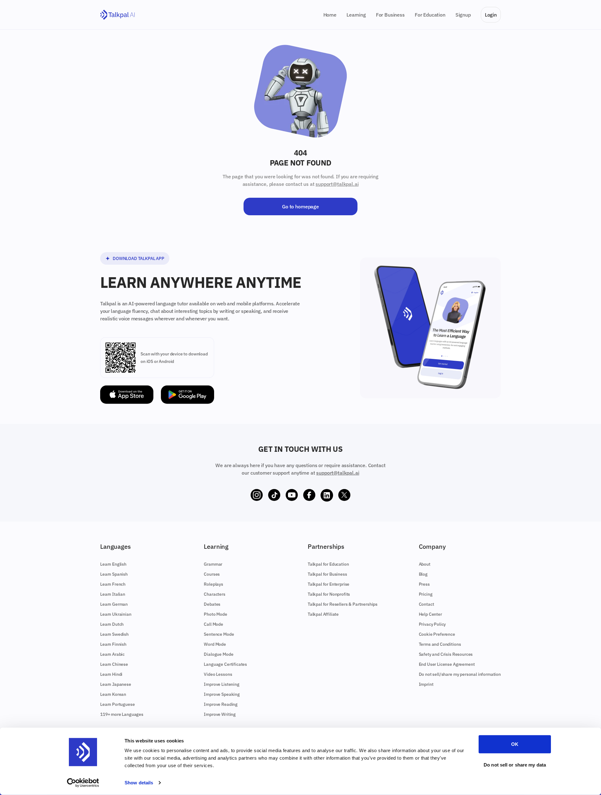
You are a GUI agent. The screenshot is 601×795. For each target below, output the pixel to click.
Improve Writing (220, 714)
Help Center (430, 614)
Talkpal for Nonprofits (329, 594)
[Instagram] (256, 495)
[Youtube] (291, 495)
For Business (390, 15)
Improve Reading (221, 704)
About (424, 564)
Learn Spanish (114, 574)
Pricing (426, 594)
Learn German (114, 604)
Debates (212, 604)
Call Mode (213, 624)
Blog (423, 574)
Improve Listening (221, 684)
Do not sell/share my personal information (460, 674)
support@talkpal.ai (337, 184)
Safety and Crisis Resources (446, 654)
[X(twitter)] (344, 495)
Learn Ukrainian (115, 614)
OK (514, 744)
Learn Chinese (114, 664)
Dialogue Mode (218, 654)
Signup (463, 15)
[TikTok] (274, 495)
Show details (139, 782)
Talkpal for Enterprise (328, 584)
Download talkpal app (138, 258)
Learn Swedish (114, 634)
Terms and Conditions (440, 644)
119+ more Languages (121, 714)
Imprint (426, 684)
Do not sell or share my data (515, 764)
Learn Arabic (112, 654)
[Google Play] (187, 394)
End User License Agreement (447, 664)
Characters (214, 594)
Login (491, 15)
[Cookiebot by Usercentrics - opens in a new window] (83, 782)
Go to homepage (300, 206)
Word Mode (215, 644)
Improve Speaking (221, 694)
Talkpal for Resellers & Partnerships (343, 604)
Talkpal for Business (327, 574)
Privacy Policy (432, 624)
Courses (212, 574)
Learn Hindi (111, 674)
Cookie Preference (437, 634)
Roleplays (213, 584)
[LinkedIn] (327, 495)
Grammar (213, 564)
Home (329, 15)
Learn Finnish (113, 644)
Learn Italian (112, 594)
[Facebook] (309, 495)
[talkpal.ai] (117, 15)
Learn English (113, 564)
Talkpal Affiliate (323, 614)
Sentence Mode (219, 634)
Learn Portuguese (117, 704)
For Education (430, 15)
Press (424, 584)
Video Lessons (218, 674)
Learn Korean (113, 694)
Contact (426, 604)
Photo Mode (215, 614)
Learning (356, 15)
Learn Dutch (112, 624)
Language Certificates (225, 664)
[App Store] (126, 394)
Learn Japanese (115, 684)
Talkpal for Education (328, 564)
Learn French (113, 584)
